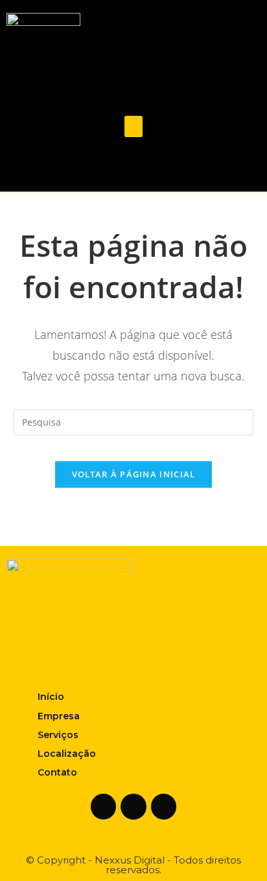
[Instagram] (133, 168)
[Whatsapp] (159, 168)
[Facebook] (109, 168)
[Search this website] (134, 421)
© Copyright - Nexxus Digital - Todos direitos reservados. (133, 865)
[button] (133, 126)
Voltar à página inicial (134, 474)
